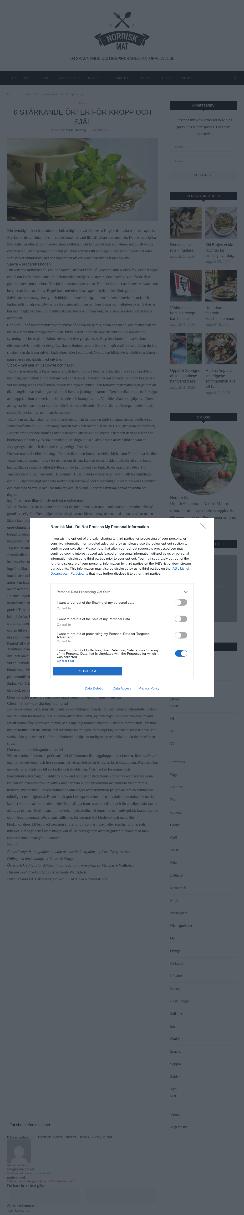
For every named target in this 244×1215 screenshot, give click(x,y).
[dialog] (122, 607)
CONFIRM (88, 671)
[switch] (181, 602)
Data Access (122, 688)
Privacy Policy (149, 688)
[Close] (204, 527)
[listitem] (122, 591)
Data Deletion (95, 688)
